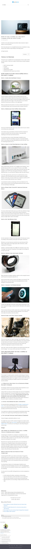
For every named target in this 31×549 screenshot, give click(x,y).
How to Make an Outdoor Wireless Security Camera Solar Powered (11, 518)
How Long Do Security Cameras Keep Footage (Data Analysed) (16, 510)
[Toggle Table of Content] (28, 54)
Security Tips (9, 516)
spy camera (14, 422)
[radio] (12, 499)
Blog (3, 515)
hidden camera (4, 423)
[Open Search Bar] (28, 5)
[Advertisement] (15, 13)
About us (17, 545)
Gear (14, 545)
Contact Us (20, 545)
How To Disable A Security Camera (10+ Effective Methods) (10, 517)
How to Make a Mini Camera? (9, 511)
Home (9, 545)
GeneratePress (19, 547)
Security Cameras (4, 516)
